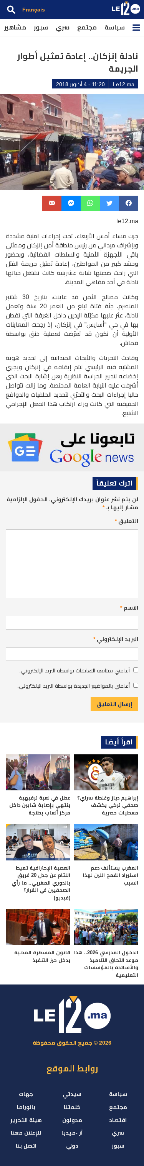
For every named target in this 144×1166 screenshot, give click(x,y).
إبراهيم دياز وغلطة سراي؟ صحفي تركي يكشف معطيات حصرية (107, 805)
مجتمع (87, 27)
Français (33, 10)
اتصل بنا (26, 1146)
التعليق (126, 521)
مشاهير (15, 27)
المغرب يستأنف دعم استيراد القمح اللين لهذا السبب (110, 875)
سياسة (114, 27)
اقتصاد (118, 1120)
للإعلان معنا (26, 1133)
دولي (72, 1146)
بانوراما (26, 1107)
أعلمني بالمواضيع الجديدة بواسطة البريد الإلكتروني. (73, 686)
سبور (41, 27)
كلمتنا (72, 1107)
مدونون (72, 1120)
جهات (26, 1094)
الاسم (129, 608)
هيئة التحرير (26, 1120)
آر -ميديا (72, 1133)
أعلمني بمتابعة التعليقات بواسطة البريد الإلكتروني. (74, 670)
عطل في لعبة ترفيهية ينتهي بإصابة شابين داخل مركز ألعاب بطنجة (39, 805)
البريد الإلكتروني (115, 639)
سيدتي (72, 1094)
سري (63, 27)
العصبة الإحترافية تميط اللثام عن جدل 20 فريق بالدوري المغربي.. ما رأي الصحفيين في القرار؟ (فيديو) (41, 883)
